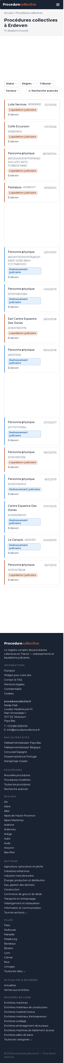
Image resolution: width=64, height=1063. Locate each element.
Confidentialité (13, 689)
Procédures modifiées (17, 779)
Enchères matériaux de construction (25, 1007)
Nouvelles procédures (17, 775)
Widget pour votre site (17, 675)
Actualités (10, 985)
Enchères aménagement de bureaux (26, 1025)
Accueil (8, 12)
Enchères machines (16, 1002)
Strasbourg (10, 939)
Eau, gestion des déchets (19, 884)
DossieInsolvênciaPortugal (20, 756)
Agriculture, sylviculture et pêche (23, 866)
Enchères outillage (15, 1021)
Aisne (7, 806)
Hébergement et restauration (22, 903)
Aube (7, 838)
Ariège (8, 834)
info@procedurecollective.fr (23, 729)
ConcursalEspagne (15, 751)
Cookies (8, 693)
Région (27, 83)
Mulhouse (10, 929)
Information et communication (22, 907)
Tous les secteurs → (15, 912)
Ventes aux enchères (16, 989)
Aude (7, 843)
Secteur (11, 90)
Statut (10, 83)
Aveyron (9, 847)
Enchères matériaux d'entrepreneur (25, 1016)
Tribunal (45, 83)
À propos (9, 670)
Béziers (8, 948)
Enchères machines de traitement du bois (29, 1030)
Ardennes (10, 829)
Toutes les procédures (17, 784)
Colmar (8, 957)
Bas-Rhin (9, 852)
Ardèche (9, 824)
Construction (11, 889)
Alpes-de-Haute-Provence (19, 815)
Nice (7, 962)
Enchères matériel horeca (19, 1011)
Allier (7, 811)
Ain (6, 801)
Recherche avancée (45, 90)
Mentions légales (14, 684)
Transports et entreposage (20, 898)
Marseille (9, 934)
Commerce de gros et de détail (23, 894)
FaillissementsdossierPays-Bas (22, 742)
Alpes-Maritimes (13, 820)
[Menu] (57, 4)
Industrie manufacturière (19, 875)
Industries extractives (16, 871)
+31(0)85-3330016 (17, 726)
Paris (7, 925)
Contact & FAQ (13, 679)
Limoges (9, 966)
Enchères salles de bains (18, 1034)
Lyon (7, 952)
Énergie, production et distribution (24, 880)
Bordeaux (10, 943)
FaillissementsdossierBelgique (22, 747)
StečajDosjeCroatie (15, 761)
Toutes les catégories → (18, 1039)
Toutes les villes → (14, 971)
